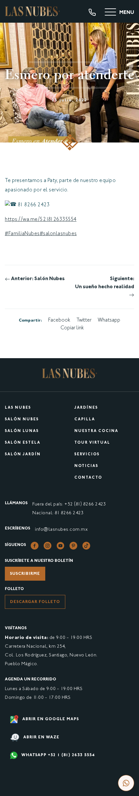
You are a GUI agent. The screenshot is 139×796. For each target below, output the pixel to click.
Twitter (83, 320)
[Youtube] (60, 546)
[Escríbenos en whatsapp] (126, 783)
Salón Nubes (22, 419)
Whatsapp (109, 320)
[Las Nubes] (32, 11)
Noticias (86, 466)
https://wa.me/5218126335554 (41, 219)
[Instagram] (47, 546)
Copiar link (72, 328)
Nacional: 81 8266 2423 (57, 513)
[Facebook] (34, 546)
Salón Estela (22, 443)
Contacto (88, 478)
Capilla (84, 419)
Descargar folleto (35, 602)
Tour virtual (92, 443)
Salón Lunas (22, 431)
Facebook (59, 320)
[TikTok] (86, 546)
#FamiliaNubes (22, 234)
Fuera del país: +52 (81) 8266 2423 (69, 504)
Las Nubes (18, 408)
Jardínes (86, 408)
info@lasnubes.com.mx (61, 530)
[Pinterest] (73, 546)
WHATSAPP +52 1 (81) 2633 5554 (57, 755)
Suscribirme (25, 574)
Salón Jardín (23, 454)
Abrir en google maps (50, 719)
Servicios (87, 454)
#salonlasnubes (58, 234)
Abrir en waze (40, 738)
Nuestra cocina (96, 431)
